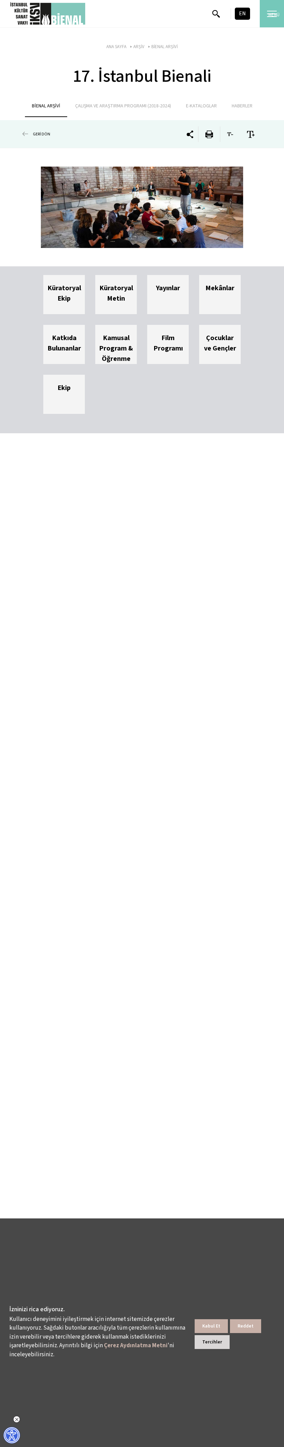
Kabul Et (211, 1326)
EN (242, 13)
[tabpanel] (142, 207)
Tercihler (212, 1342)
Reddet (246, 1326)
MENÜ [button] (273, 15)
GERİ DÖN (41, 134)
